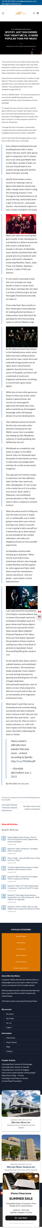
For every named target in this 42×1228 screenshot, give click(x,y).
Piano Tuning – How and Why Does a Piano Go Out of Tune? (24, 859)
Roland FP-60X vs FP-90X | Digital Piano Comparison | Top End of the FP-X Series (23, 887)
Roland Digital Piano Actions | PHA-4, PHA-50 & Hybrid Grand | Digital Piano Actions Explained (23, 839)
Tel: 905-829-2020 (8, 1)
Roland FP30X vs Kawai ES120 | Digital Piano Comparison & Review (22, 878)
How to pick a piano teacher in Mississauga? (19, 1073)
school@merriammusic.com (26, 1)
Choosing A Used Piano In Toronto (15, 1078)
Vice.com (16, 62)
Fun (12, 29)
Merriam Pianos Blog (23, 29)
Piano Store (10, 1038)
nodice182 (31, 133)
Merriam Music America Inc (21, 1167)
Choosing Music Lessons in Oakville (15, 1067)
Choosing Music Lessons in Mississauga (17, 1064)
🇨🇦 (39, 611)
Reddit (11, 94)
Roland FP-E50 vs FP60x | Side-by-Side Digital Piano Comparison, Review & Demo (24, 908)
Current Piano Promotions (12, 1081)
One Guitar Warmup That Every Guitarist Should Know (9, 807)
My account (6, 1009)
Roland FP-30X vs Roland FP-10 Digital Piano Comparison (23, 850)
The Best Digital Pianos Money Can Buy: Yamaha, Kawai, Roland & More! (23, 868)
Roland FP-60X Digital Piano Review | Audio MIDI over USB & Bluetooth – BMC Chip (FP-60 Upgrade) (24, 897)
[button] (3, 13)
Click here (5, 1001)
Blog (8, 1047)
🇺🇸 (39, 616)
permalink (7, 800)
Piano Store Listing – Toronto (13, 1075)
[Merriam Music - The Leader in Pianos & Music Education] (21, 13)
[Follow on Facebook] (2, 1188)
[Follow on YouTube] (2, 1193)
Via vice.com (23, 783)
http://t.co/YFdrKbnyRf (23, 761)
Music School (11, 1042)
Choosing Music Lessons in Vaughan (15, 1070)
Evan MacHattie (30, 46)
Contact (9, 1051)
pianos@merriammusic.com (11, 4)
